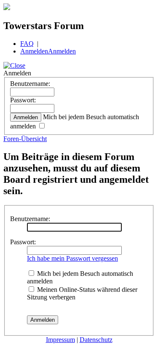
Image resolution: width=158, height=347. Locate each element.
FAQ (27, 43)
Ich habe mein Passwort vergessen (72, 258)
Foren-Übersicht (25, 138)
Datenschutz (96, 339)
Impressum (60, 339)
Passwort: (23, 100)
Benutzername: (30, 83)
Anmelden (34, 51)
